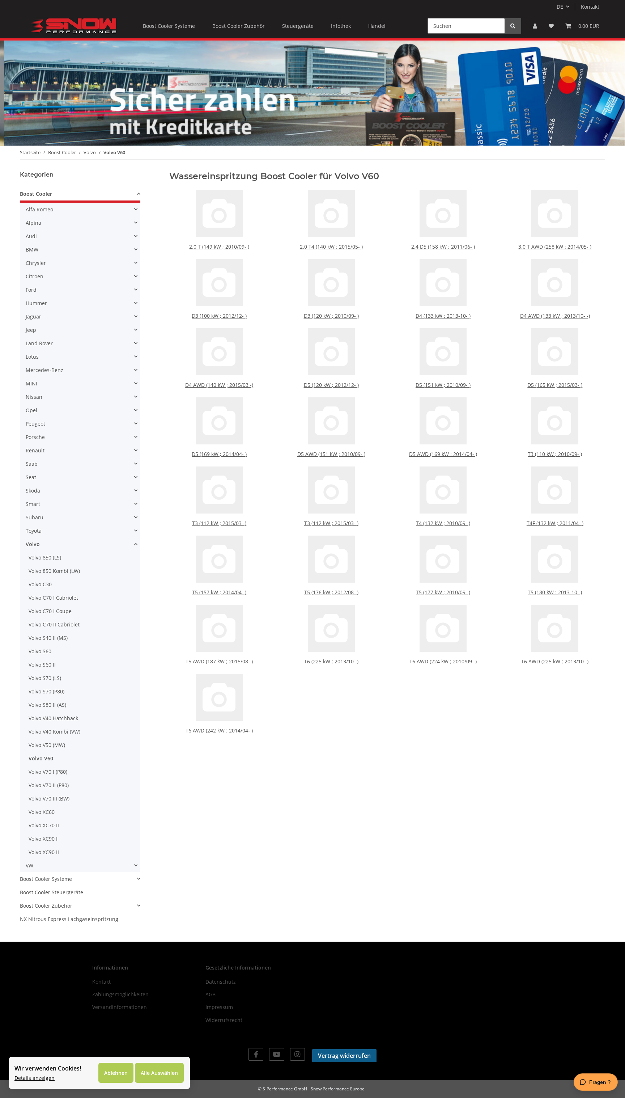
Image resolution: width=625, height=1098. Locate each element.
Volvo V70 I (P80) (48, 771)
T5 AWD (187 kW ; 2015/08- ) (219, 661)
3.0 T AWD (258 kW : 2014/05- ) (554, 246)
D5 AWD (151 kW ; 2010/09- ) (331, 454)
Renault (35, 450)
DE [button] (560, 6)
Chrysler (36, 262)
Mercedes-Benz (44, 370)
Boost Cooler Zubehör (46, 905)
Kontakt (590, 6)
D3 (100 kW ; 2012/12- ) (219, 315)
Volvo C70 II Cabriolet (54, 624)
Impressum (219, 1007)
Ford (31, 289)
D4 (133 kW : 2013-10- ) (443, 315)
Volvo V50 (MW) (47, 745)
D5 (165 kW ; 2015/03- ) (554, 384)
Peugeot (35, 423)
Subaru (34, 517)
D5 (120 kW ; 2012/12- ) (331, 384)
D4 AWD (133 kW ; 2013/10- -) (555, 315)
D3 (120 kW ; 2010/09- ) (331, 315)
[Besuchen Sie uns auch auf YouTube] (276, 1054)
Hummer (36, 303)
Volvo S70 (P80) (46, 691)
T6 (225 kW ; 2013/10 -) (331, 661)
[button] (535, 25)
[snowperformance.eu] (73, 25)
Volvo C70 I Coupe (50, 611)
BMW (32, 249)
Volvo (33, 544)
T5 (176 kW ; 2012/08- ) (331, 592)
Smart (33, 504)
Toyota (34, 530)
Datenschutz (220, 981)
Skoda (33, 490)
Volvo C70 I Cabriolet (53, 597)
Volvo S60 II (42, 664)
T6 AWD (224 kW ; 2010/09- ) (443, 661)
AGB (210, 994)
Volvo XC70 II (44, 825)
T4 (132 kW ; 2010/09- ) (443, 523)
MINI (31, 383)
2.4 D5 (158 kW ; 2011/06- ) (443, 246)
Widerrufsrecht (223, 1020)
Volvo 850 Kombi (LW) (54, 570)
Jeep (31, 329)
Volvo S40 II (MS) (48, 637)
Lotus (32, 356)
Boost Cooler (36, 193)
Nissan (34, 396)
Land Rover (39, 343)
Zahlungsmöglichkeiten (120, 994)
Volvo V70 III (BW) (49, 798)
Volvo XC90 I (43, 838)
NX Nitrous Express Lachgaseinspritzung (69, 919)
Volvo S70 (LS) (45, 678)
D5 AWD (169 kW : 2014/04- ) (443, 454)
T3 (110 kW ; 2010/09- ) (555, 454)
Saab (32, 463)
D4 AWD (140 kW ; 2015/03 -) (219, 384)
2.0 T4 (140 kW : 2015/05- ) (331, 246)
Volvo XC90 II (44, 852)
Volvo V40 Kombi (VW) (54, 731)
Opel (31, 410)
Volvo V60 (41, 758)
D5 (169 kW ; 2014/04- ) (219, 454)
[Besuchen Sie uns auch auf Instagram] (297, 1054)
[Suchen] (513, 26)
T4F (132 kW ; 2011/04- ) (555, 523)
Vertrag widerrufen (344, 1056)
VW (29, 865)
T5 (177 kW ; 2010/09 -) (443, 592)
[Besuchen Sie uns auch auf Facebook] (255, 1054)
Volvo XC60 (42, 811)
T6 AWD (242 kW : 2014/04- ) (219, 730)
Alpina (33, 222)
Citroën (34, 276)
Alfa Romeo (39, 209)
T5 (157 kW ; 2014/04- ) (219, 592)
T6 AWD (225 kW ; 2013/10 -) (554, 661)
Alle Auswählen (159, 1072)
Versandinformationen (119, 1007)
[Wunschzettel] (551, 25)
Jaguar (33, 316)
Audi (31, 236)
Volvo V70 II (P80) (49, 785)
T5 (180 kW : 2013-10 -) (555, 592)
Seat (31, 477)
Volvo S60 (40, 651)
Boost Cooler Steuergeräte (51, 892)
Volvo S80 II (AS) (47, 704)
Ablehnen (116, 1072)
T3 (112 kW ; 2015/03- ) (331, 523)
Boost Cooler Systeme (46, 878)
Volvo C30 (40, 584)
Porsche (35, 437)
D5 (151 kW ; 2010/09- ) (443, 384)
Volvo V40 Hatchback (53, 718)
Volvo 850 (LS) (45, 557)
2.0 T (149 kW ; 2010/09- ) (219, 246)
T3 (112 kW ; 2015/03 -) (219, 523)
